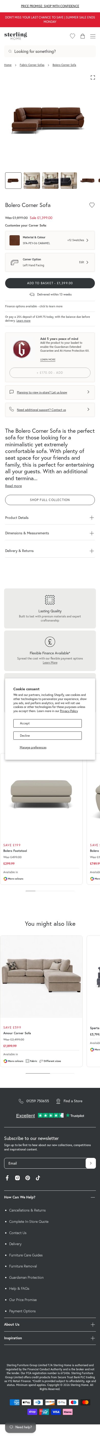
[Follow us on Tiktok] (38, 1178)
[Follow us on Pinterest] (28, 1178)
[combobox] (50, 51)
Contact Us (17, 1232)
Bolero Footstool (15, 851)
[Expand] (93, 77)
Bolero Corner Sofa (64, 65)
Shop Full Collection (50, 500)
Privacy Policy (69, 711)
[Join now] (91, 1163)
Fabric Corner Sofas (32, 65)
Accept (25, 723)
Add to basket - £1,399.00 (50, 283)
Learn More (50, 662)
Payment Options (22, 1311)
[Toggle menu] (93, 36)
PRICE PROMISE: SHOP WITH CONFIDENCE (50, 6)
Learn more (23, 320)
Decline (25, 735)
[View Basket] (82, 36)
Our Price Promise (23, 1299)
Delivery (15, 1244)
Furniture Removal (23, 1266)
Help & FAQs (19, 1288)
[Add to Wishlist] (92, 205)
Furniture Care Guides (26, 1255)
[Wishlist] (72, 36)
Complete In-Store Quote (28, 1221)
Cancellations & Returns (27, 1210)
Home (8, 65)
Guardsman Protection (26, 1277)
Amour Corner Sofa (17, 1033)
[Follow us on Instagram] (17, 1178)
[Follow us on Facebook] (7, 1178)
